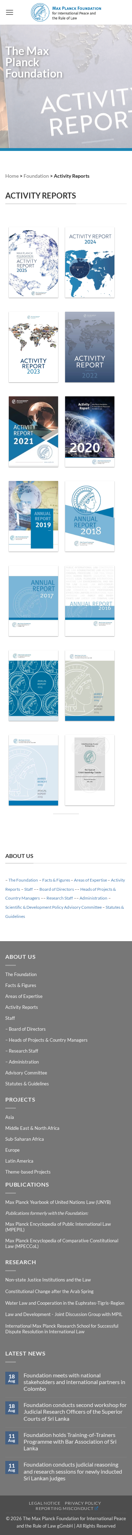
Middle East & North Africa (32, 1128)
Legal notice (44, 1503)
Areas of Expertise (90, 880)
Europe (12, 1150)
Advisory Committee (26, 1073)
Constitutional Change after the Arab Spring (49, 1291)
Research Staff (59, 898)
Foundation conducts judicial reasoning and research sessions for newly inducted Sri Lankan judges (73, 1471)
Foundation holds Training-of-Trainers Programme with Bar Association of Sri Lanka (70, 1441)
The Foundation (23, 880)
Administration (93, 898)
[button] (9, 12)
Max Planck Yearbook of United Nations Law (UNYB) (58, 1202)
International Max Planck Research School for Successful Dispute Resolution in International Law (61, 1328)
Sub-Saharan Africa (24, 1139)
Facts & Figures (56, 880)
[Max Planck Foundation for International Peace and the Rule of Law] (66, 12)
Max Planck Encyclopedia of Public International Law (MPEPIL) (58, 1226)
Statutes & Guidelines (27, 1083)
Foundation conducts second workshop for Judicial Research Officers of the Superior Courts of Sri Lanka (75, 1411)
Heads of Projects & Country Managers (48, 1040)
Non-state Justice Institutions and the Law (48, 1280)
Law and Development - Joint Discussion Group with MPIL (63, 1314)
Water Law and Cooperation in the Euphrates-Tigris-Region (64, 1303)
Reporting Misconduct (64, 1508)
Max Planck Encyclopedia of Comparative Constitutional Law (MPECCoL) (61, 1243)
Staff (28, 889)
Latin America (19, 1161)
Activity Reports (21, 1007)
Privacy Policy (83, 1503)
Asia (9, 1117)
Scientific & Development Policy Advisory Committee (53, 907)
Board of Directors (56, 889)
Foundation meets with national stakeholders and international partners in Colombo (74, 1382)
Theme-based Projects (28, 1172)
